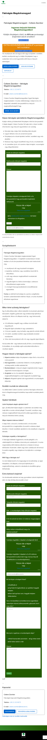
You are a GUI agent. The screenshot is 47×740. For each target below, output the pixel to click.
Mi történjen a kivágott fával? (16, 579)
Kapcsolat (8, 70)
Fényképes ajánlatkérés (26, 711)
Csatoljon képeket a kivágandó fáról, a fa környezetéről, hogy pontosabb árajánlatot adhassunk (23, 203)
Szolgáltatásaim (27, 66)
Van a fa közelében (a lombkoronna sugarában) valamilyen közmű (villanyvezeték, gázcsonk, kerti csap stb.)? (22, 603)
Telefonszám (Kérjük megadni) (16, 161)
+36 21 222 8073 (15, 89)
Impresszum (23, 737)
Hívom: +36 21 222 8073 (12, 111)
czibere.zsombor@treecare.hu (18, 94)
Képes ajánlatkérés (10, 66)
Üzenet (8, 169)
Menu (44, 2)
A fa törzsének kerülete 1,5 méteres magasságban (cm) (23, 520)
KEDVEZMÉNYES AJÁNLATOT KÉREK (23, 51)
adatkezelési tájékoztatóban (20, 216)
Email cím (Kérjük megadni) (15, 153)
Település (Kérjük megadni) (15, 502)
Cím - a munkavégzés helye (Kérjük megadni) (21, 510)
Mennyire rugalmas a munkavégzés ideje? (20, 633)
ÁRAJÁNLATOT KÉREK (23, 40)
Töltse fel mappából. (23, 210)
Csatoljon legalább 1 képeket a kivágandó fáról (23, 545)
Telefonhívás (9, 711)
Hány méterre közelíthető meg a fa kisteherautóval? (18, 530)
